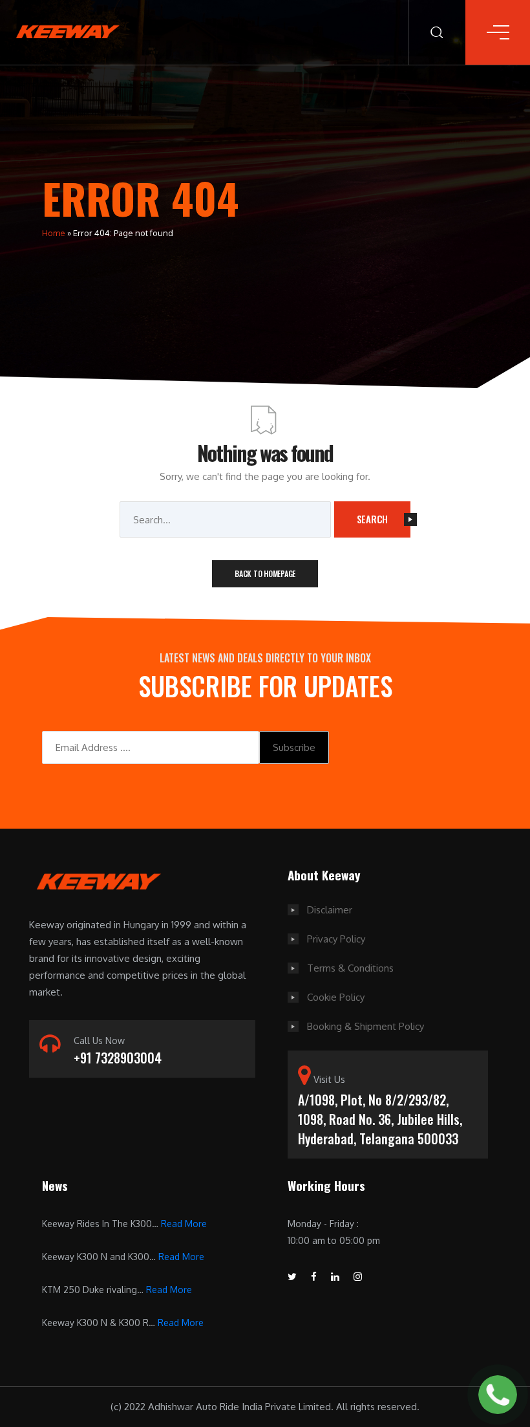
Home (53, 233)
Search (372, 519)
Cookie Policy (336, 997)
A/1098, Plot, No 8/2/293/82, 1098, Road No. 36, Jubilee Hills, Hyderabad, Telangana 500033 (380, 1119)
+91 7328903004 (118, 1057)
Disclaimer (329, 910)
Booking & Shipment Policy (365, 1026)
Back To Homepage (265, 573)
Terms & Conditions (350, 968)
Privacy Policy (336, 939)
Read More (184, 1223)
